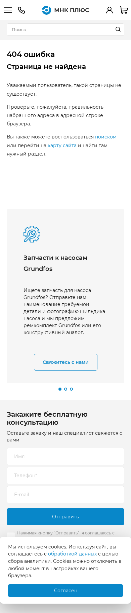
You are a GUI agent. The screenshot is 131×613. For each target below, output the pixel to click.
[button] (59, 389)
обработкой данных (72, 554)
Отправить (65, 517)
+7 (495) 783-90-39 (21, 10)
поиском (106, 137)
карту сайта (62, 145)
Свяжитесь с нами (66, 362)
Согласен (65, 591)
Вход (109, 10)
